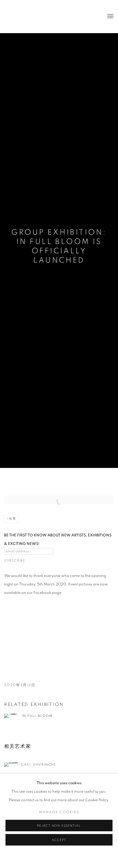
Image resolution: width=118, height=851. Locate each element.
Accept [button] (59, 839)
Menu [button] (110, 16)
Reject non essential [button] (59, 825)
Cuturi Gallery (26, 16)
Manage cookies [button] (59, 812)
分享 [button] (12, 518)
